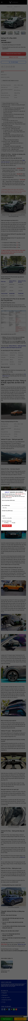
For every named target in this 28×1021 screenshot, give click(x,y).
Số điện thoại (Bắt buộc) (7, 510)
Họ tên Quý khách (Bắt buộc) (8, 500)
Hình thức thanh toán (6, 521)
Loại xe (3, 515)
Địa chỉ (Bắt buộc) (6, 505)
